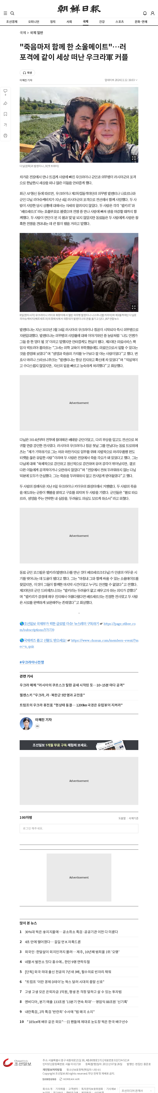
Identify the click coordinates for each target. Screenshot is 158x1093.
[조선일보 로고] (79, 9)
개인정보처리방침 (52, 1069)
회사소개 (47, 1089)
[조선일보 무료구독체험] (79, 745)
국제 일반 (36, 33)
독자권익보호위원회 (92, 1089)
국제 (23, 33)
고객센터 (73, 1089)
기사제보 (111, 1089)
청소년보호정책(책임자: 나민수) (83, 1069)
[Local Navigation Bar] (5, 13)
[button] (5, 13)
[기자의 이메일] (37, 727)
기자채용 (60, 1089)
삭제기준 (133, 818)
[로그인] (152, 13)
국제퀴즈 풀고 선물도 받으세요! (45, 640)
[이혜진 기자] (26, 723)
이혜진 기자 (26, 80)
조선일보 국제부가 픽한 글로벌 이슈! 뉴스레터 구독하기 (61, 624)
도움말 (122, 818)
